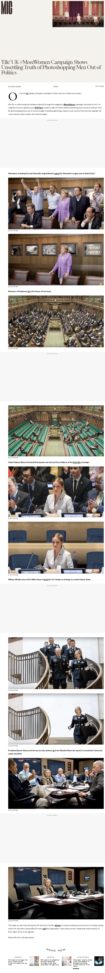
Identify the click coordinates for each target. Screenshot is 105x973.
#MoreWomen (69, 104)
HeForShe (77, 462)
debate (58, 925)
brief (46, 579)
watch (56, 173)
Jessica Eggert (15, 86)
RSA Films (39, 108)
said (44, 929)
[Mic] (6, 7)
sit (29, 291)
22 (27, 93)
